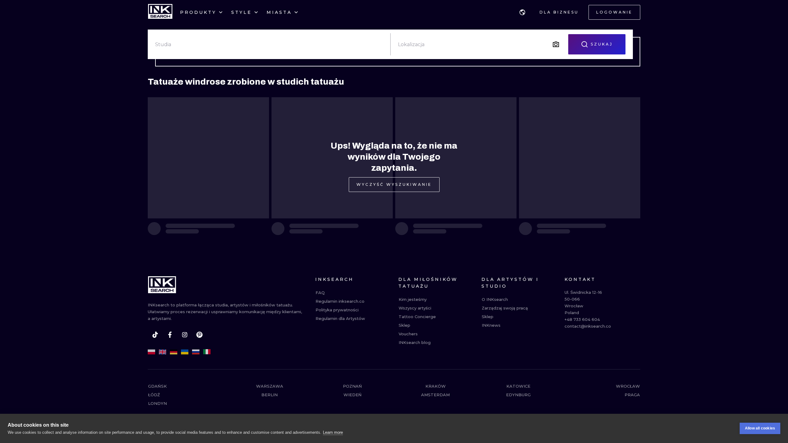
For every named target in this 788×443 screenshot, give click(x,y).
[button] (522, 12)
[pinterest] (199, 334)
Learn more (333, 432)
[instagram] (184, 334)
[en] (162, 352)
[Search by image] (556, 44)
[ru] (195, 352)
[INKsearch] (160, 12)
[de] (173, 352)
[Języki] (522, 12)
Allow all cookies (760, 428)
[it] (207, 352)
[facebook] (170, 334)
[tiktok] (155, 334)
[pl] (151, 352)
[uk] (184, 352)
